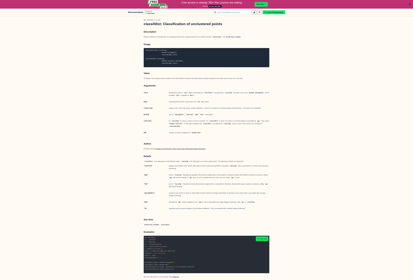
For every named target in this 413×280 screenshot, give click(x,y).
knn (243, 202)
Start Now (260, 4)
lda (232, 177)
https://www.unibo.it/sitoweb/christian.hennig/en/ (189, 149)
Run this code (262, 239)
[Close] (410, 4)
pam (258, 121)
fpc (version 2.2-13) (152, 20)
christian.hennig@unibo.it (164, 149)
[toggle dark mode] (254, 12)
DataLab (176, 277)
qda (171, 177)
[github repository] (259, 12)
